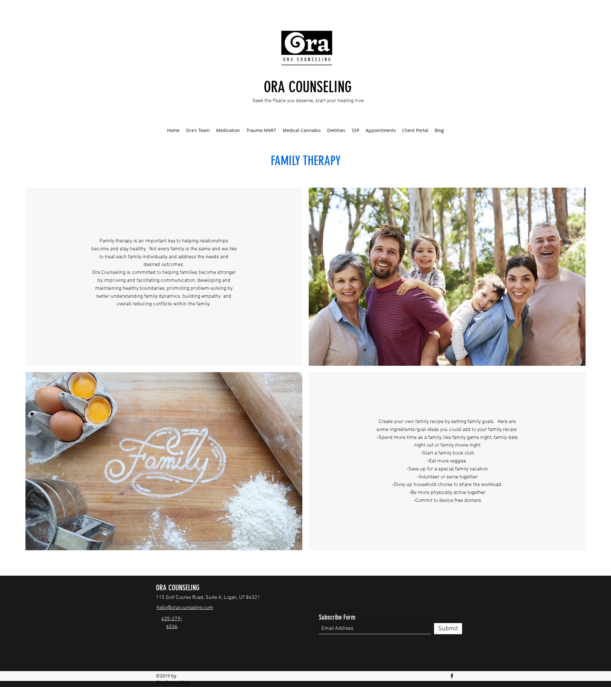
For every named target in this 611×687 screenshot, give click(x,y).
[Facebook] (452, 676)
